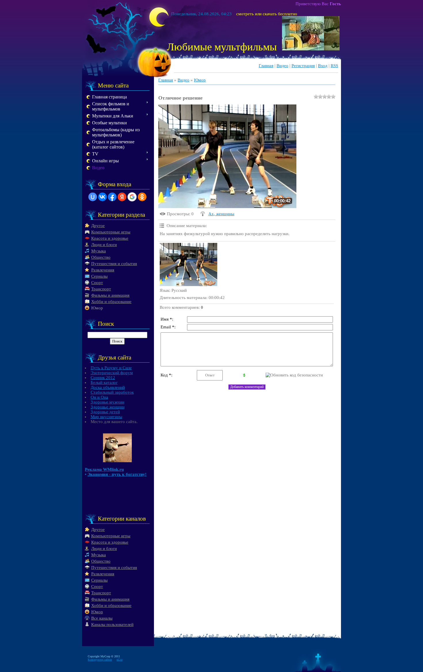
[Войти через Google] (132, 196)
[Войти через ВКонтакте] (102, 197)
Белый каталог (104, 382)
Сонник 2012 (103, 377)
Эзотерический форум (112, 372)
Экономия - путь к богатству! (116, 474)
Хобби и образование (111, 301)
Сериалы (99, 276)
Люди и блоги (104, 244)
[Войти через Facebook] (112, 197)
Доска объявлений (108, 387)
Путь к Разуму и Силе (111, 367)
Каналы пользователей (112, 624)
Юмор (97, 308)
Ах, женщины (221, 214)
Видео (282, 65)
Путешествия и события (114, 263)
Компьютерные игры (110, 232)
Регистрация (303, 65)
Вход (322, 65)
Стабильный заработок (112, 392)
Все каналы (102, 618)
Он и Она (99, 397)
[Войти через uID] (92, 197)
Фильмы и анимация (110, 295)
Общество (100, 257)
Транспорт (101, 289)
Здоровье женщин (108, 407)
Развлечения (102, 270)
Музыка (98, 251)
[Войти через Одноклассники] (142, 197)
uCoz (120, 659)
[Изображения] (188, 264)
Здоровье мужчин (107, 402)
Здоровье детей (105, 412)
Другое (98, 225)
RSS (334, 65)
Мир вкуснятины (106, 416)
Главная (266, 65)
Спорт (97, 282)
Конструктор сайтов (100, 659)
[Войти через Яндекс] (122, 197)
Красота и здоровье (109, 238)
